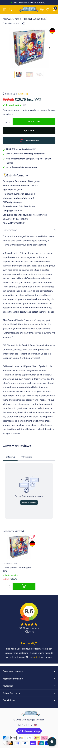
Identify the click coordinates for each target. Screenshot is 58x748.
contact (36, 657)
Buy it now (29, 130)
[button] (49, 48)
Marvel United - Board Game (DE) (17, 569)
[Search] (10, 9)
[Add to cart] (24, 586)
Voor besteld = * (25, 153)
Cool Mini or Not (11, 23)
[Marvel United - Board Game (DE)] (19, 547)
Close (29, 671)
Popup (24, 105)
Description (10, 230)
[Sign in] (42, 9)
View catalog (4, 9)
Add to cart (34, 121)
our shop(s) (23, 94)
